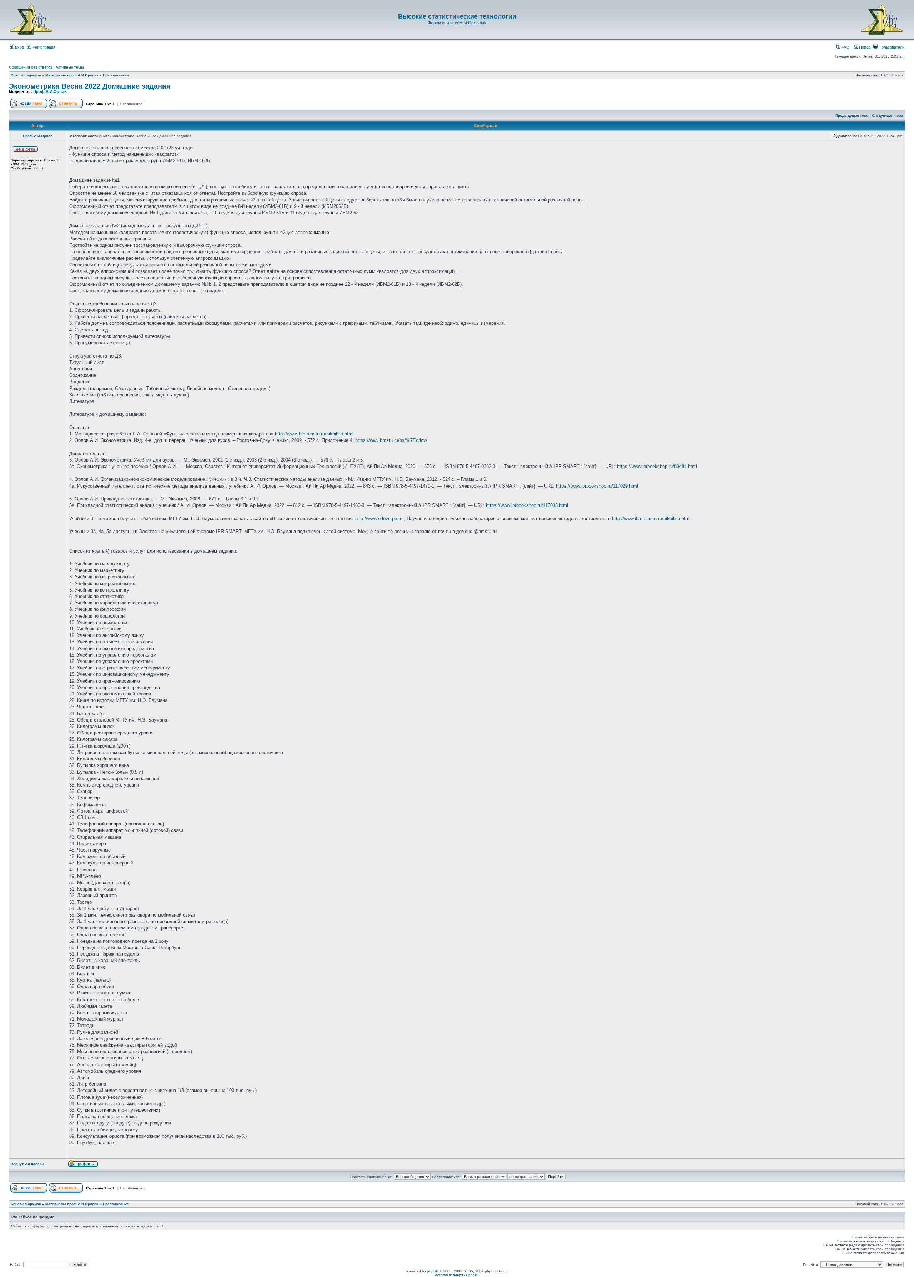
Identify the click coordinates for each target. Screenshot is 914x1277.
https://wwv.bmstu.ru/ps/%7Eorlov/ (391, 440)
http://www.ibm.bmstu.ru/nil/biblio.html (314, 434)
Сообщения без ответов (30, 67)
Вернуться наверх (27, 1164)
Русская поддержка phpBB (457, 1275)
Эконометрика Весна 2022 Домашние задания (90, 86)
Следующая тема (887, 116)
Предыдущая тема (852, 116)
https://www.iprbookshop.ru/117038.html (527, 505)
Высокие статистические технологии (457, 16)
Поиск (864, 47)
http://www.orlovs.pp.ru (378, 518)
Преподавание (116, 75)
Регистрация (43, 47)
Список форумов (26, 75)
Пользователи (891, 47)
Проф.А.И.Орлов (50, 91)
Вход (19, 47)
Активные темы (70, 67)
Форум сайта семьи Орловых (457, 22)
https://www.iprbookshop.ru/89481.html (657, 466)
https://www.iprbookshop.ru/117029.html (597, 486)
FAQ (844, 47)
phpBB (432, 1271)
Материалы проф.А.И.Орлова (72, 75)
